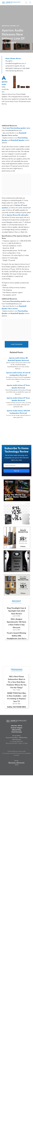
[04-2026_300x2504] (17, 548)
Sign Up (16, 471)
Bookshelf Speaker (18, 140)
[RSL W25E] (17, 524)
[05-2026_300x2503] (17, 595)
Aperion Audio (4, 83)
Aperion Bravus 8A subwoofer (17, 215)
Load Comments (16, 344)
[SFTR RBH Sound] (17, 571)
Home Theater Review (13, 58)
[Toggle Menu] (26, 2)
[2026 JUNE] (17, 501)
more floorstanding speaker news (18, 128)
